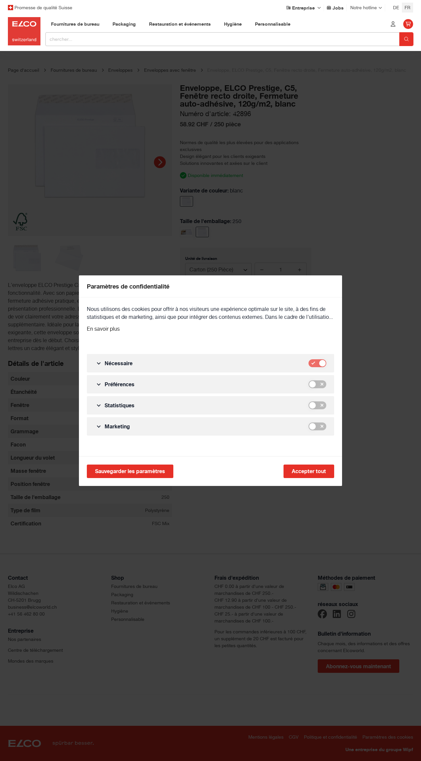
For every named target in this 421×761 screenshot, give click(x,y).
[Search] (406, 39)
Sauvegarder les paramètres (130, 471)
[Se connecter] (393, 24)
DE (396, 7)
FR (407, 7)
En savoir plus (103, 329)
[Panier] (408, 24)
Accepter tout (309, 471)
